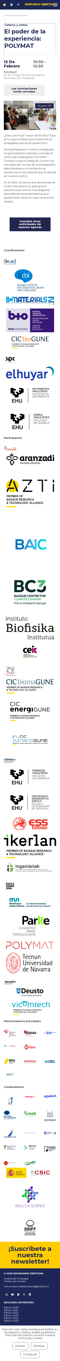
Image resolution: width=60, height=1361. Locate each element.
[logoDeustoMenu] (30, 992)
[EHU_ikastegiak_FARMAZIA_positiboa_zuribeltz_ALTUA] (30, 777)
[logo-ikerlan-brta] (30, 846)
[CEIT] (30, 652)
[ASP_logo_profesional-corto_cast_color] (30, 1097)
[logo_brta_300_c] (10, 1061)
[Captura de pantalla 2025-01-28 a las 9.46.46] (30, 1047)
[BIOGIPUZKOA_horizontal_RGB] (30, 320)
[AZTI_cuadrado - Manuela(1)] (30, 493)
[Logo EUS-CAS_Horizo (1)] (30, 902)
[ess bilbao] (30, 824)
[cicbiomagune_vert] (30, 686)
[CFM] (10, 671)
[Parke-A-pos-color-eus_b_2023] (30, 926)
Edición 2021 (11, 1310)
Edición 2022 (11, 1312)
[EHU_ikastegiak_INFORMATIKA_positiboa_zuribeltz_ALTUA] (30, 395)
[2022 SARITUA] (18, 4)
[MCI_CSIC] (30, 1173)
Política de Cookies (15, 1281)
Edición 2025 (11, 1320)
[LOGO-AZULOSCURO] (50, 1096)
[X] (24, 1294)
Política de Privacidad (16, 1278)
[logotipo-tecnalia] (10, 983)
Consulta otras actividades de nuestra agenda (30, 224)
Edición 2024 (11, 1318)
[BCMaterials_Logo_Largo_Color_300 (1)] (30, 301)
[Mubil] (50, 1061)
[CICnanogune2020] (30, 740)
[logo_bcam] (10, 261)
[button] (45, 5)
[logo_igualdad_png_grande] (30, 1133)
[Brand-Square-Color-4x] (30, 592)
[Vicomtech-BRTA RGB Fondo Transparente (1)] (30, 1008)
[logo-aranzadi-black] (30, 459)
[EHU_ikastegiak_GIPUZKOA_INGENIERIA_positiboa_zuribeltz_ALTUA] (30, 802)
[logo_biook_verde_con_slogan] (30, 1114)
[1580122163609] (30, 1197)
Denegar (39, 1345)
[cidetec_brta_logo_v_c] (10, 760)
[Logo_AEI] (10, 1100)
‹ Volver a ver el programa (16, 15)
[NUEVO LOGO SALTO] (10, 1074)
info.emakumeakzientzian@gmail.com (26, 1286)
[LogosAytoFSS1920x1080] (10, 1045)
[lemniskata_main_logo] (30, 1163)
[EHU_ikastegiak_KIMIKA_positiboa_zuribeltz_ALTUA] (30, 421)
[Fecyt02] (30, 1147)
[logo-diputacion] (10, 1033)
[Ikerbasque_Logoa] (30, 1061)
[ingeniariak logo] (30, 868)
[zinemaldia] (30, 1227)
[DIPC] (10, 359)
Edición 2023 (11, 1315)
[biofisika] (30, 628)
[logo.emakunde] (50, 1116)
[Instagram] (7, 1294)
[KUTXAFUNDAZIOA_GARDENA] (10, 886)
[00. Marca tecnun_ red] (30, 963)
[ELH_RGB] (30, 373)
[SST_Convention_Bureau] (10, 1115)
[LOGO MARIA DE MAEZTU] (10, 1147)
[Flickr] (18, 1294)
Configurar (30, 1354)
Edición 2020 (11, 1307)
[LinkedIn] (30, 1294)
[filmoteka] (50, 1149)
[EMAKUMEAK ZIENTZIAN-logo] (40, 5)
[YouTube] (12, 1294)
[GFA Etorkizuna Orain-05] (50, 1033)
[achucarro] (10, 448)
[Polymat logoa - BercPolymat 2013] (30, 945)
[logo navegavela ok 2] (10, 1133)
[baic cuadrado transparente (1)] (30, 544)
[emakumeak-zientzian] (4, 4)
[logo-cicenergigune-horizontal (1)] (30, 711)
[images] (10, 1163)
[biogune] (30, 342)
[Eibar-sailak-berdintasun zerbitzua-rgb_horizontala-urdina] (50, 1133)
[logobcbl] (30, 280)
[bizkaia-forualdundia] (30, 1033)
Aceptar (20, 1345)
